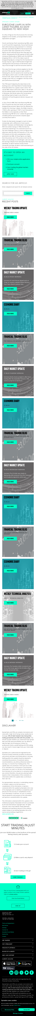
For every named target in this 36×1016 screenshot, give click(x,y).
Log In (22, 13)
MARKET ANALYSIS (7, 959)
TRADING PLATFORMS (8, 947)
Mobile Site (5, 934)
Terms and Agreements (8, 923)
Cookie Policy (17, 1005)
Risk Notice (5, 925)
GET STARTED (6, 940)
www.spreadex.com (8, 814)
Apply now (10, 174)
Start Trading (18, 877)
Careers (4, 936)
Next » (23, 720)
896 (20, 720)
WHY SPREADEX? (7, 944)
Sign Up (28, 13)
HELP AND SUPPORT (8, 955)
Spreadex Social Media (8, 932)
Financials (14, 17)
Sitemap (4, 927)
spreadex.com (6, 17)
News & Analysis (23, 17)
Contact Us (5, 930)
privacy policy (13, 894)
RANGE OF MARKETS (8, 951)
